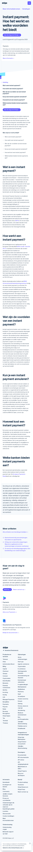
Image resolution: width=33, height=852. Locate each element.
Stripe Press (21, 789)
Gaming (20, 703)
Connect (5, 676)
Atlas (4, 661)
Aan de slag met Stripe (11, 35)
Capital (5, 669)
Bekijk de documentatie (10, 632)
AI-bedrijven (21, 696)
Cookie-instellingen (8, 816)
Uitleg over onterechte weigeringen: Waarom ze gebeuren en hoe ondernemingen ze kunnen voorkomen (17, 544)
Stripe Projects (22, 771)
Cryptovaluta (6, 678)
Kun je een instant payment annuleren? (15, 97)
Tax (4, 718)
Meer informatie (8, 58)
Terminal (5, 720)
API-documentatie (23, 757)
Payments (6, 704)
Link (4, 697)
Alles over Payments (9, 612)
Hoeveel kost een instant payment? (14, 100)
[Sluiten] (30, 844)
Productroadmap (23, 782)
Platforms (21, 691)
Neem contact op (18, 589)
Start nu (6, 589)
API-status (21, 760)
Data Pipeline (6, 681)
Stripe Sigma (6, 716)
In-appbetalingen (23, 684)
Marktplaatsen (22, 687)
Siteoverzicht (7, 813)
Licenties (5, 811)
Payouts (5, 706)
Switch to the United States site (12, 848)
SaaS (19, 694)
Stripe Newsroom (23, 787)
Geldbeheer (21, 689)
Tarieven (5, 659)
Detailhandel (21, 728)
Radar (4, 709)
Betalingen (26, 9)
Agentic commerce (23, 664)
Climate (5, 673)
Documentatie (22, 755)
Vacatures (21, 784)
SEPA (17, 220)
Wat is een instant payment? (11, 85)
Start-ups (21, 661)
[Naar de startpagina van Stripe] (5, 648)
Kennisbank (6, 782)
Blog (4, 789)
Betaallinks (6, 702)
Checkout (5, 671)
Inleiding (5, 82)
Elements (5, 683)
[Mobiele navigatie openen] (29, 3)
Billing (4, 666)
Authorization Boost (8, 664)
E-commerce (21, 669)
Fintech (20, 701)
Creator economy (23, 699)
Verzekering (21, 710)
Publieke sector (22, 726)
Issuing (5, 695)
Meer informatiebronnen (11, 9)
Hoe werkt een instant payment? (13, 88)
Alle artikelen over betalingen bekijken (15, 532)
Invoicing (5, 692)
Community (6, 791)
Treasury (5, 723)
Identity (5, 690)
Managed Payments (8, 699)
